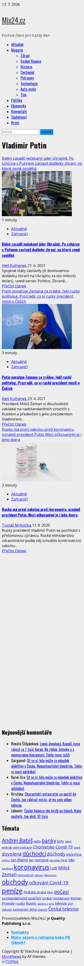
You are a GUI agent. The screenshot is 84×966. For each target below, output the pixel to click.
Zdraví (25, 55)
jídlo (71, 860)
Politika (16, 100)
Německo (50, 875)
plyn (50, 892)
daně (77, 847)
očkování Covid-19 (48, 882)
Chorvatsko (44, 847)
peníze (12, 890)
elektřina (73, 854)
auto (37, 841)
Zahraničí (19, 233)
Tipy (23, 95)
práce (47, 898)
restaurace (61, 898)
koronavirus (31, 866)
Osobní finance (31, 61)
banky (49, 840)
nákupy (38, 875)
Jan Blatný (19, 859)
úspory (42, 909)
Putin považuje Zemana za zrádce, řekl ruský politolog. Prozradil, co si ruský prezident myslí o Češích (41, 296)
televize (61, 903)
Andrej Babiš (17, 840)
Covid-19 (64, 847)
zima (33, 909)
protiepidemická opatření (21, 898)
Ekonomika (18, 106)
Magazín (17, 50)
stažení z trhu (45, 903)
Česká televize (63, 909)
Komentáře (19, 111)
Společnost (19, 117)
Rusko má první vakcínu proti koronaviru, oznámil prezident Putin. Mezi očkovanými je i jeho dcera (41, 434)
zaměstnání (20, 910)
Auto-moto (28, 89)
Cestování (27, 72)
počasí (61, 891)
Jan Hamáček (39, 860)
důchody (56, 854)
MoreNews (11, 956)
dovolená (12, 854)
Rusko (31, 903)
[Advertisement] (42, 595)
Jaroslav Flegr (58, 860)
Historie (26, 67)
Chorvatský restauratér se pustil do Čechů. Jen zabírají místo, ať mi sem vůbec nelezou (43, 799)
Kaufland (7, 868)
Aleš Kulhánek (15, 265)
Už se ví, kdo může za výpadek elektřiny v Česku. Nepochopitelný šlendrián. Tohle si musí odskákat (46, 766)
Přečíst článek (14, 286)
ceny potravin (22, 847)
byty (60, 841)
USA (70, 903)
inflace (6, 860)
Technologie (29, 83)
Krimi (15, 122)
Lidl (53, 868)
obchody (15, 882)
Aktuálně (17, 44)
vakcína (7, 910)
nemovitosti (25, 875)
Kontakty (20, 932)
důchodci (34, 853)
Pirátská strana (35, 892)
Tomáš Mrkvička (17, 525)
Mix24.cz (13, 19)
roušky (20, 903)
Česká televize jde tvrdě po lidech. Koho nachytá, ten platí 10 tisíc (46, 813)
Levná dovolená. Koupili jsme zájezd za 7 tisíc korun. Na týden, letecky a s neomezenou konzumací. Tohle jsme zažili (45, 749)
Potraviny (27, 78)
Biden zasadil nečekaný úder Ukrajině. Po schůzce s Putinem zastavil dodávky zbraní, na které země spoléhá (42, 163)
